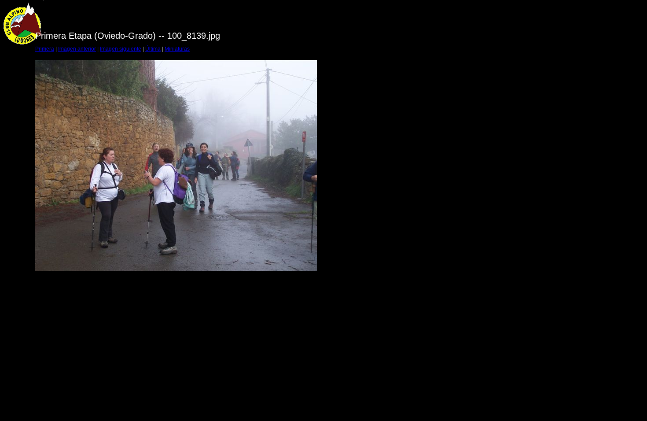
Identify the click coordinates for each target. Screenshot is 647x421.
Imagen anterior (77, 49)
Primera (44, 49)
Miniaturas (177, 49)
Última (153, 49)
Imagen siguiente (120, 49)
